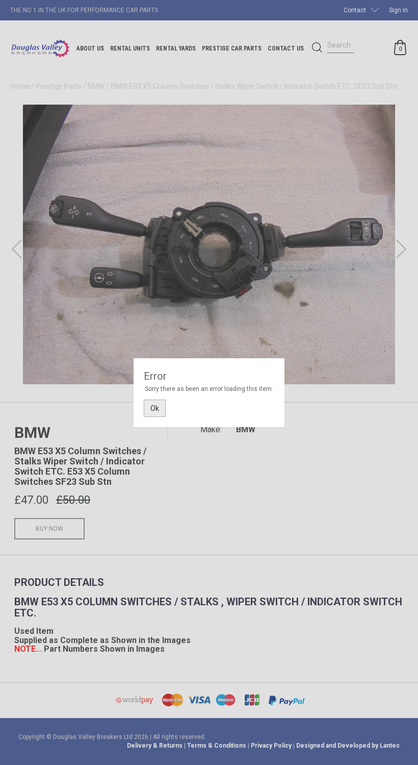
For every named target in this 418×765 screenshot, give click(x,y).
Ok (154, 408)
